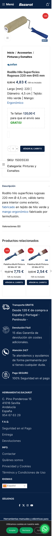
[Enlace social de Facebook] (19, 505)
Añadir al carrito (32, 148)
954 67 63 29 (11, 415)
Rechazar (26, 530)
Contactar (9, 454)
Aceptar (12, 530)
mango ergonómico (15, 211)
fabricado (8, 207)
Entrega (7, 434)
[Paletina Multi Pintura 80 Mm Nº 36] (14, 254)
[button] (14, 282)
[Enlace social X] (23, 505)
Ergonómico (15, 102)
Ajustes (40, 530)
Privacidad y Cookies (16, 466)
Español (11, 485)
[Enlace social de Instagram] (27, 505)
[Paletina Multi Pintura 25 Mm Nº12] (38, 254)
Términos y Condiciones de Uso (23, 472)
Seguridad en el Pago (16, 428)
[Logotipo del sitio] (26, 4)
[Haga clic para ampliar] (7, 38)
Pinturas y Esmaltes (19, 56)
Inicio (10, 52)
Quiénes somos (12, 460)
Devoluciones (11, 441)
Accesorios (24, 52)
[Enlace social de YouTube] (32, 505)
